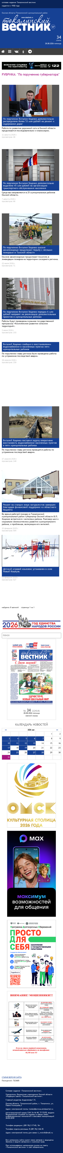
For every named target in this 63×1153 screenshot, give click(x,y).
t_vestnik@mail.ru (45, 1132)
